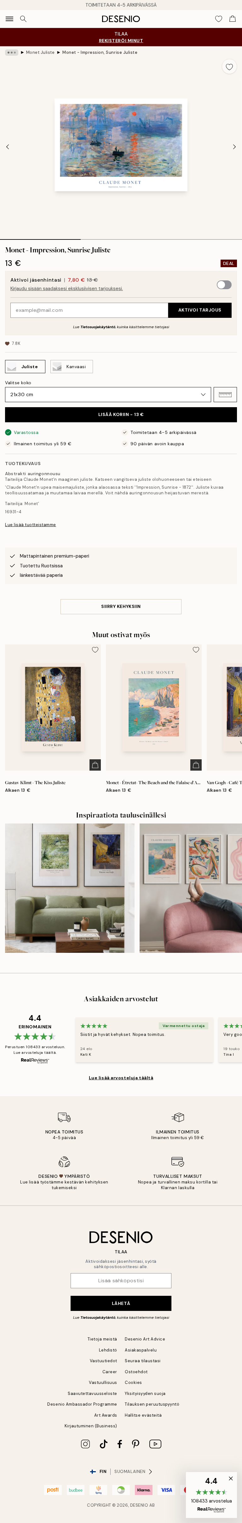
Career (109, 1371)
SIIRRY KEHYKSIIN (121, 606)
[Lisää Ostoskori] (95, 765)
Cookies (133, 1382)
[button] (225, 394)
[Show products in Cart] (232, 18)
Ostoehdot (136, 1371)
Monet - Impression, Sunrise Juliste (99, 52)
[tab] (40, 237)
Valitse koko (18, 382)
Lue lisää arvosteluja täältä (121, 1078)
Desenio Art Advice (145, 1339)
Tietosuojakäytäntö (97, 326)
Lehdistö (108, 1350)
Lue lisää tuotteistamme (30, 524)
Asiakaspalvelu (141, 1350)
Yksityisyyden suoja (145, 1393)
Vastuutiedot (103, 1360)
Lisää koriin (121, 414)
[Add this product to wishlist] (229, 66)
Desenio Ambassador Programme (82, 1404)
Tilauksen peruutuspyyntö (152, 1404)
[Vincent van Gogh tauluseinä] (70, 888)
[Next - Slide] (234, 147)
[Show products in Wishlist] (219, 18)
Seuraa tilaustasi (143, 1360)
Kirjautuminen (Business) (91, 1426)
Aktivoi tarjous (200, 310)
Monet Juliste (40, 52)
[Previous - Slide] (8, 147)
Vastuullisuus (103, 1382)
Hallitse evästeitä (143, 1415)
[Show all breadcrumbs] (11, 52)
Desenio (139, 1505)
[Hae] (23, 18)
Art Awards (105, 1415)
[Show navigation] (9, 18)
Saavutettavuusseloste (92, 1393)
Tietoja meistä (102, 1339)
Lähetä (121, 1303)
